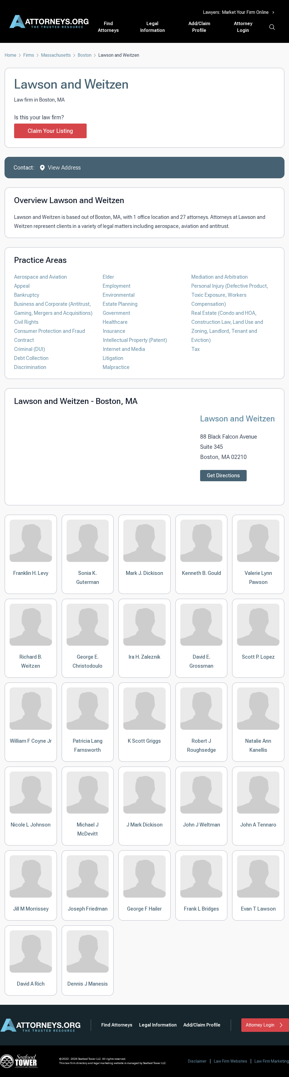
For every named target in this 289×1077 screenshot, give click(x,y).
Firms (28, 55)
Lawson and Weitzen (237, 418)
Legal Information (152, 27)
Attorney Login (243, 27)
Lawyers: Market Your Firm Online (236, 12)
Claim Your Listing (50, 131)
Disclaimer (197, 1061)
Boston (84, 55)
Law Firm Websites (230, 1061)
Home (10, 55)
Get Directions (223, 475)
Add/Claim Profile (199, 27)
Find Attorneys (108, 27)
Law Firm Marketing (272, 1061)
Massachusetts (56, 55)
